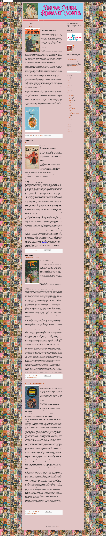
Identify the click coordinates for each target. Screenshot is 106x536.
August (70, 102)
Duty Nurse (29, 143)
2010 (69, 131)
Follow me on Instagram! (71, 59)
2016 (69, 93)
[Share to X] (48, 135)
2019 (69, 88)
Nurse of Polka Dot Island (34, 383)
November (71, 97)
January (70, 120)
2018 (69, 90)
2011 (69, 129)
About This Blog (28, 19)
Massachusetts (31, 377)
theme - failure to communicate (36, 137)
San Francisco (34, 251)
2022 (69, 83)
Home (44, 516)
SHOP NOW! (55, 19)
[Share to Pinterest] (50, 135)
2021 (69, 85)
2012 (69, 128)
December (71, 95)
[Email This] (45, 135)
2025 (69, 78)
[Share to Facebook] (49, 135)
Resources (47, 19)
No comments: (40, 135)
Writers (35, 19)
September (71, 100)
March (70, 117)
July (70, 103)
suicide (35, 377)
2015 (69, 122)
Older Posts (59, 516)
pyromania (30, 513)
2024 (69, 80)
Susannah (76, 45)
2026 (69, 77)
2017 (69, 92)
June (70, 105)
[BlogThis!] (46, 135)
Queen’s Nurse (30, 26)
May (70, 107)
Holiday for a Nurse (32, 258)
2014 (69, 124)
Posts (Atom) (32, 519)
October (70, 98)
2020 (69, 87)
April (70, 115)
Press (41, 19)
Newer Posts (27, 516)
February (71, 119)
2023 (69, 82)
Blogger (58, 526)
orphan (29, 137)
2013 (69, 126)
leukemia (29, 251)
